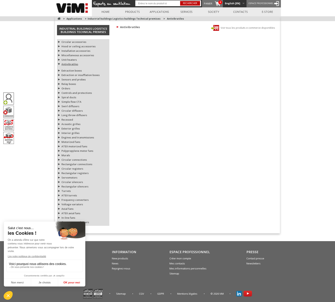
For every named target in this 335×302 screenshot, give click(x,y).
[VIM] (73, 7)
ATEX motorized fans (74, 146)
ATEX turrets (69, 195)
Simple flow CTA (71, 102)
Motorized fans (70, 142)
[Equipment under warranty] (10, 125)
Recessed (67, 119)
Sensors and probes (73, 79)
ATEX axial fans (70, 213)
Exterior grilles (70, 128)
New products (120, 258)
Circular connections (74, 159)
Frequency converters (75, 200)
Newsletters (253, 263)
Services (186, 12)
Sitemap (174, 273)
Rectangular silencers (74, 186)
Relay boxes (68, 84)
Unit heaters (69, 59)
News (115, 263)
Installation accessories (75, 51)
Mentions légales (187, 293)
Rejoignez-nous (121, 268)
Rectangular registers (75, 173)
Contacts (240, 12)
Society (213, 12)
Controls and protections (76, 93)
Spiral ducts (68, 97)
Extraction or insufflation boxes (80, 75)
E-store (267, 12)
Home (105, 12)
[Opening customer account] (10, 98)
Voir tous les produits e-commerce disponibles (247, 27)
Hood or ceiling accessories (78, 46)
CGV (142, 293)
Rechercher (190, 3)
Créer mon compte (180, 258)
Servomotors (69, 177)
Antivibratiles (69, 64)
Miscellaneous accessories (77, 55)
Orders (65, 88)
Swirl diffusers (70, 106)
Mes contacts (177, 263)
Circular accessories (73, 42)
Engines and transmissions (77, 137)
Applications (159, 12)
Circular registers (72, 168)
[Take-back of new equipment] (10, 138)
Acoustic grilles (70, 124)
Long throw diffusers (74, 115)
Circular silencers (72, 182)
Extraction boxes (71, 70)
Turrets (66, 191)
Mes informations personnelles (187, 268)
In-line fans (68, 217)
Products (132, 12)
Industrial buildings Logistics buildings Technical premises (83, 30)
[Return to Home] (59, 18)
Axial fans (67, 209)
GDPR (161, 293)
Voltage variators (72, 204)
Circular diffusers (72, 110)
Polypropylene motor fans (77, 151)
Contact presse (255, 258)
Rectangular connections (76, 164)
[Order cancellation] (10, 112)
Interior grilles (70, 133)
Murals (65, 155)
